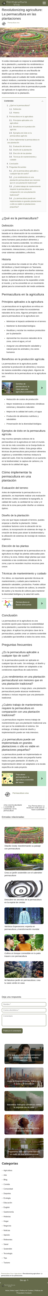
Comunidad (8, 1189)
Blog (5, 1180)
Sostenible (8, 1249)
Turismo (7, 1263)
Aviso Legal (14, 1290)
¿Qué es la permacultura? (19, 105)
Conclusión (13, 164)
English (7, 1207)
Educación (8, 1203)
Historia (16, 113)
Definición (17, 109)
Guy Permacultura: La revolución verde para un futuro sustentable (35, 808)
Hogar (6, 1221)
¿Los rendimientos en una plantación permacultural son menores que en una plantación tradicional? (25, 180)
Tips (5, 1258)
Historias (7, 1217)
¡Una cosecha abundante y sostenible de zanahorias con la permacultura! (13, 808)
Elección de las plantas (22, 153)
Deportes (7, 1193)
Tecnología (8, 1253)
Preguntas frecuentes (17, 167)
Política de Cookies (26, 1290)
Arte (5, 1175)
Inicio (7, 1290)
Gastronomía (9, 1212)
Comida (7, 1184)
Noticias (7, 1230)
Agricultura (8, 1170)
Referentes (8, 1240)
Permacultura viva (13, 23)
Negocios (7, 1226)
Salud (6, 1244)
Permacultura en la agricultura (21, 117)
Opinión (7, 1235)
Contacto (28, 1293)
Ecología (7, 1198)
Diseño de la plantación (22, 150)
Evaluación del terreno (22, 146)
